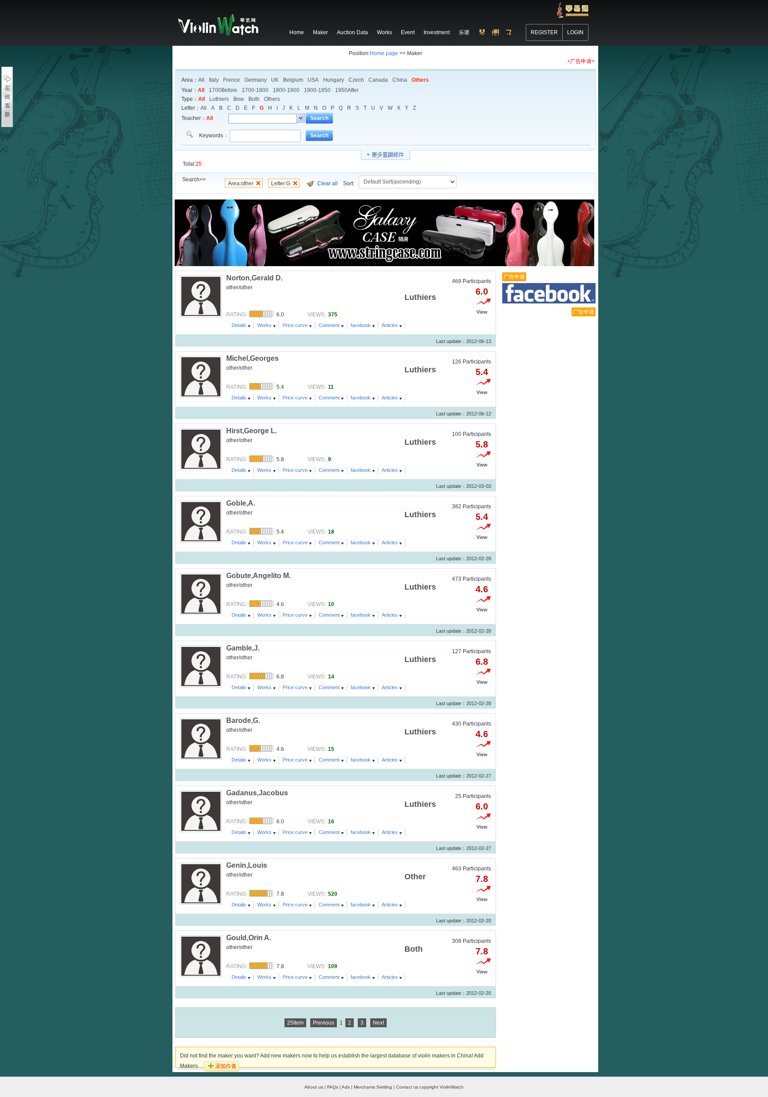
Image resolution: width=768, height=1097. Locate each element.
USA (313, 80)
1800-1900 (286, 90)
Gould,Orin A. (248, 937)
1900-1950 (317, 90)
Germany (255, 80)
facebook (361, 325)
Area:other (240, 183)
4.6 (482, 589)
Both (254, 99)
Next (378, 1023)
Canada (378, 80)
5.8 (482, 444)
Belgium (293, 80)
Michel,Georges (252, 358)
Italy (214, 80)
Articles (390, 325)
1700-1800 (255, 90)
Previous (323, 1023)
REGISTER (544, 32)
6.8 (482, 661)
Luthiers (219, 99)
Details (239, 325)
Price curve (295, 325)
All (201, 80)
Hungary (333, 80)
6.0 (482, 291)
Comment (329, 325)
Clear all (327, 183)
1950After (347, 90)
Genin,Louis (246, 865)
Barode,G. (243, 720)
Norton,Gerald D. (254, 278)
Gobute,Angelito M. (258, 575)
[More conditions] (385, 155)
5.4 (482, 372)
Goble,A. (240, 503)
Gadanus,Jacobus (257, 793)
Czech (356, 80)
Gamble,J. (243, 648)
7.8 (482, 879)
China (399, 80)
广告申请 (514, 277)
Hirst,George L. (251, 431)
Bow (238, 99)
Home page (384, 53)
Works (264, 325)
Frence (231, 80)
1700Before (223, 90)
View (482, 312)
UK (275, 80)
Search (319, 118)
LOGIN (575, 32)
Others (420, 80)
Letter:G (280, 183)
